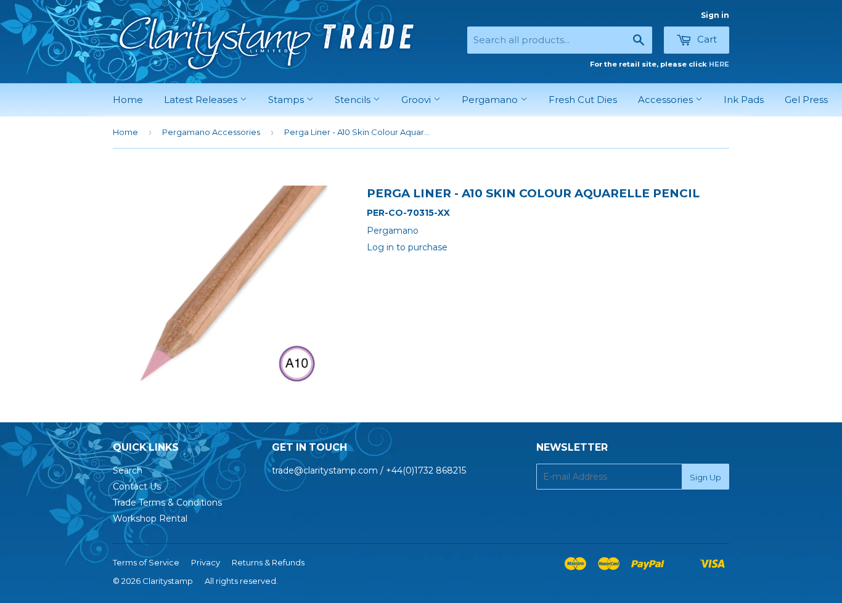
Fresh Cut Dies (583, 99)
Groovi (417, 99)
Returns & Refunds (268, 562)
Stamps (287, 99)
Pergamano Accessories (211, 132)
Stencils (354, 99)
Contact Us (137, 486)
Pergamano (491, 99)
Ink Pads (744, 99)
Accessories (666, 99)
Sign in (715, 15)
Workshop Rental (150, 518)
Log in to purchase (407, 247)
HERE (719, 64)
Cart (706, 39)
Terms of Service (146, 562)
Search (127, 470)
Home (128, 99)
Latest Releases (202, 99)
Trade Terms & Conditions (167, 502)
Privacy (205, 562)
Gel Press (806, 99)
